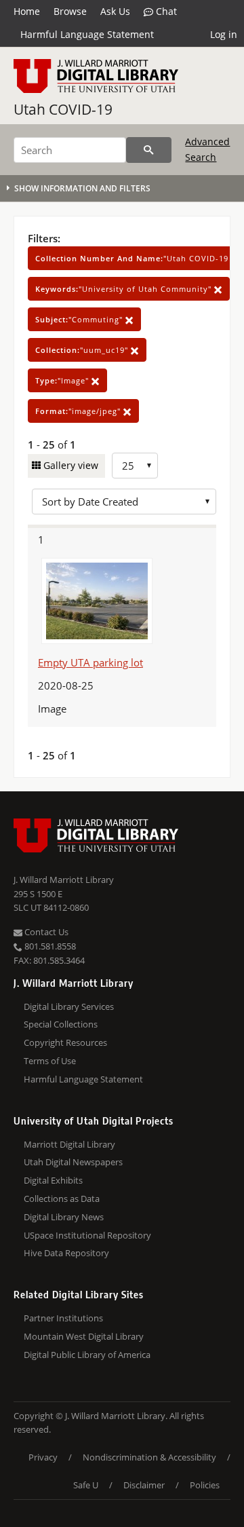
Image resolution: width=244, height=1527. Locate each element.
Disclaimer (144, 1485)
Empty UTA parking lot (90, 662)
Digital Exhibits (53, 1180)
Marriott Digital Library (69, 1144)
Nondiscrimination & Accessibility (149, 1457)
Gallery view (69, 465)
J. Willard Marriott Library (64, 879)
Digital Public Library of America (87, 1355)
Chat (165, 11)
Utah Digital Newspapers (73, 1162)
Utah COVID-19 (63, 109)
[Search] (148, 150)
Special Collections (61, 1024)
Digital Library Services (69, 1006)
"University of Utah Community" (124, 289)
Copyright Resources (65, 1042)
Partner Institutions (63, 1318)
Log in (223, 34)
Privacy (43, 1457)
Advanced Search (207, 149)
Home (27, 11)
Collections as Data (62, 1198)
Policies (205, 1485)
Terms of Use (50, 1061)
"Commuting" (80, 319)
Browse (70, 11)
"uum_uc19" (83, 350)
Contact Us (45, 932)
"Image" (63, 380)
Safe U (85, 1485)
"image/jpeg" (79, 411)
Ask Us (115, 11)
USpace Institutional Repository (87, 1235)
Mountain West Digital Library (84, 1336)
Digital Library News (64, 1217)
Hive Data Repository (66, 1253)
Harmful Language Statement (87, 34)
